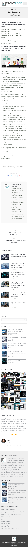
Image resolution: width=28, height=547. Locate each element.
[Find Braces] (23, 400)
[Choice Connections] (23, 375)
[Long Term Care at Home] (17, 394)
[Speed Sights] (4, 387)
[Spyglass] (4, 406)
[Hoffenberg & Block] (4, 375)
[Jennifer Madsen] (4, 400)
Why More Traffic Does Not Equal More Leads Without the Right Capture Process (18, 265)
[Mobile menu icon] (25, 3)
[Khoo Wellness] (11, 400)
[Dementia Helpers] (17, 406)
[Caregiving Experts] (23, 381)
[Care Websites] (23, 394)
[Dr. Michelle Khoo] (23, 406)
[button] (7, 443)
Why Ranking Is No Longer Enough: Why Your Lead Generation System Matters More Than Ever (18, 284)
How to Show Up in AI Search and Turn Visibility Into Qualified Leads (18, 303)
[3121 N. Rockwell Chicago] (4, 394)
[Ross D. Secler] (17, 400)
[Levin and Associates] (11, 387)
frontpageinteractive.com (9, 523)
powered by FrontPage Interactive (14, 542)
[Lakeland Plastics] (17, 375)
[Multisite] (23, 387)
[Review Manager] (17, 387)
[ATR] (11, 406)
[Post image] (5, 257)
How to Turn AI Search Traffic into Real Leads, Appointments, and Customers (18, 256)
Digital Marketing (10, 166)
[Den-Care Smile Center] (11, 375)
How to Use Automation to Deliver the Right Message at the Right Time (18, 274)
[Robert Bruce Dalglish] (11, 394)
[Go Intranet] (17, 381)
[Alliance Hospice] (11, 381)
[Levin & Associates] (4, 381)
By (19, 166)
